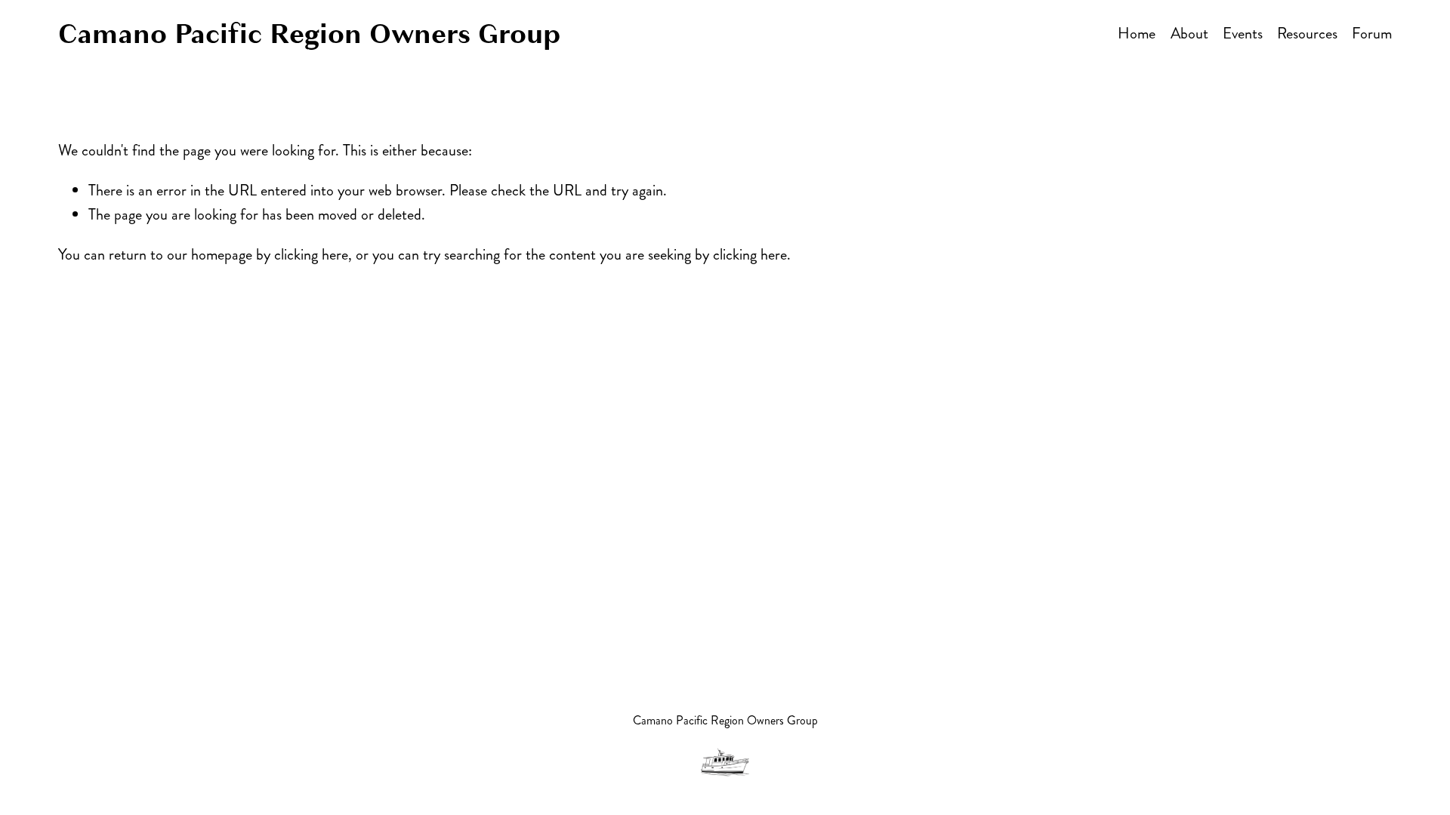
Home (1136, 34)
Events (1243, 34)
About (1189, 34)
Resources (1307, 34)
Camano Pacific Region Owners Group (309, 34)
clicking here (311, 255)
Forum (1372, 34)
